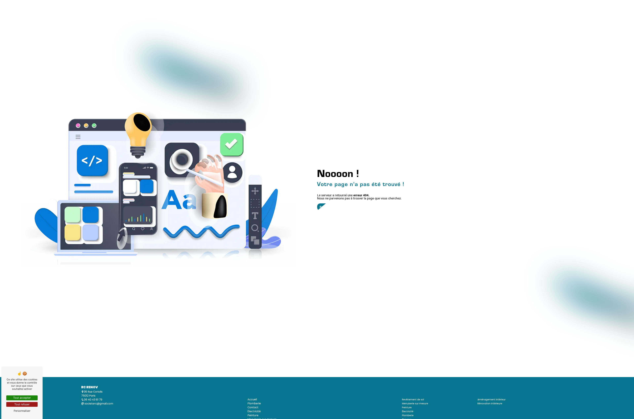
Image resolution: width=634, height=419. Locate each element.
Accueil (238, 17)
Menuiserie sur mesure (316, 17)
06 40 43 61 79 (93, 400)
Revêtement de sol (347, 17)
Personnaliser (22, 410)
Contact (395, 17)
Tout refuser (22, 404)
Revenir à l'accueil (331, 207)
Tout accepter (22, 397)
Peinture (291, 17)
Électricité (273, 17)
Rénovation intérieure (489, 403)
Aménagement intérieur (491, 399)
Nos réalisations (374, 17)
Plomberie (255, 17)
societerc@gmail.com (98, 403)
